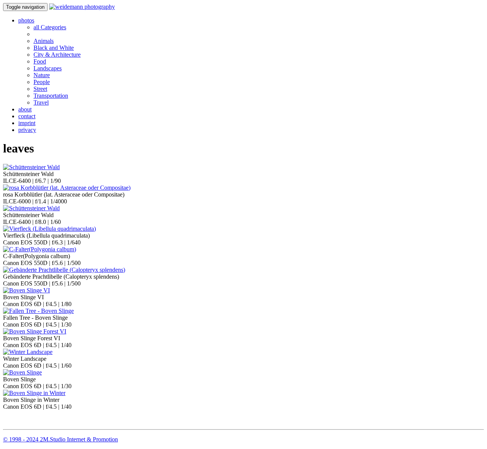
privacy (27, 130)
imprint (26, 123)
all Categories (49, 27)
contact (26, 116)
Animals (43, 41)
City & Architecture (57, 54)
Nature (41, 75)
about (25, 109)
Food (39, 61)
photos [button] (26, 20)
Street (40, 89)
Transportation (50, 95)
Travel (41, 102)
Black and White (53, 47)
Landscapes (47, 68)
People (41, 82)
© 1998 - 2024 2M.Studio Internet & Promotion (60, 439)
